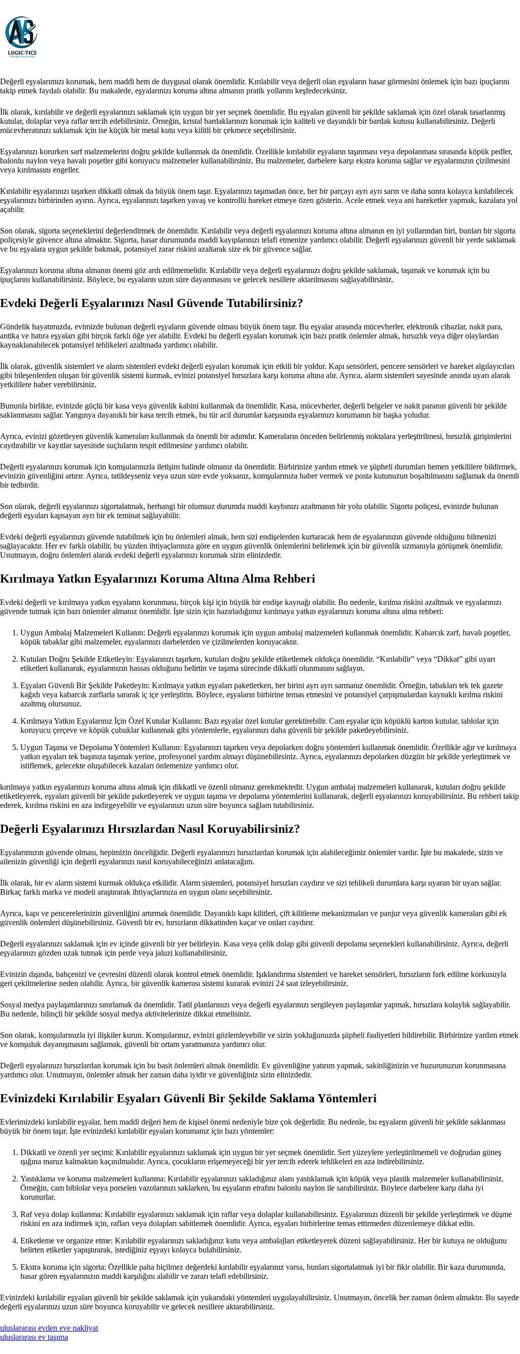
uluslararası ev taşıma (34, 1337)
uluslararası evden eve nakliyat (49, 1328)
